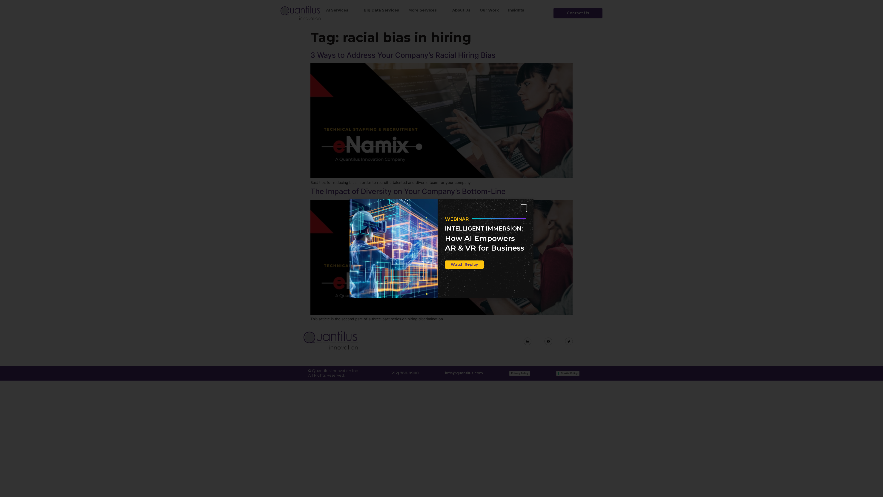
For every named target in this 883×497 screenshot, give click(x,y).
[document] (441, 248)
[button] (523, 208)
